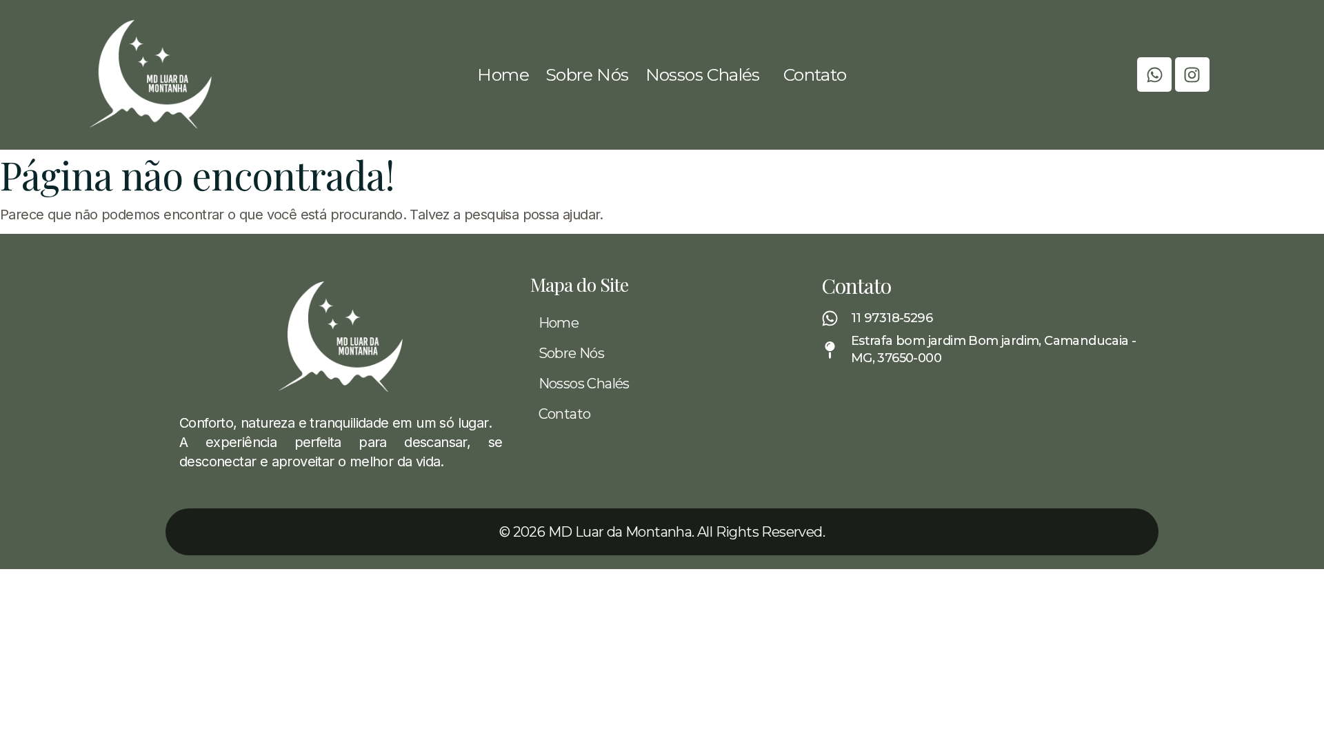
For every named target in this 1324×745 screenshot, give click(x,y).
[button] (706, 75)
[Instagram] (1192, 74)
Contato (815, 74)
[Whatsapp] (1154, 74)
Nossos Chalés (702, 74)
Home (503, 74)
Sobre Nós (587, 74)
